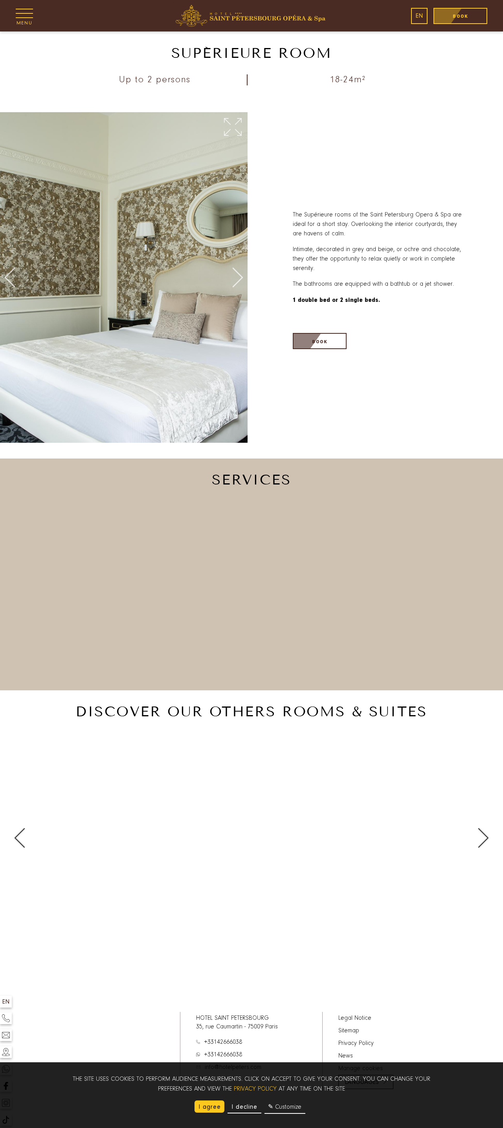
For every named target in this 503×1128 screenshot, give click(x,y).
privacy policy (255, 1089)
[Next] (238, 278)
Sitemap (348, 1031)
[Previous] (10, 278)
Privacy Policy (356, 1043)
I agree (209, 1106)
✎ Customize (284, 1107)
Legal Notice (354, 1018)
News (345, 1056)
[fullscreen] (233, 127)
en (419, 15)
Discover (85, 987)
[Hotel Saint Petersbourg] (251, 15)
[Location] (6, 1052)
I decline (244, 1106)
